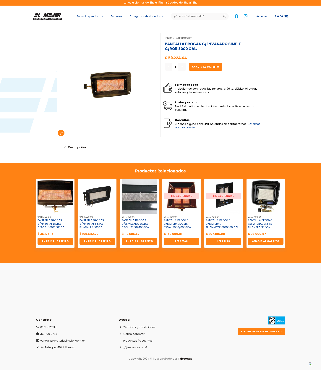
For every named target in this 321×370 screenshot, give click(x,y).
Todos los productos (90, 16)
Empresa (116, 16)
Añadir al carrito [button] (55, 241)
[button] (261, 16)
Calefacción (184, 38)
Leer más (181, 241)
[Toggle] (64, 147)
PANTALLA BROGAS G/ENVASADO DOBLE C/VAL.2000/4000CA (135, 224)
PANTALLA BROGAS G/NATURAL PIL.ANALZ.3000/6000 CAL (222, 224)
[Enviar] (224, 16)
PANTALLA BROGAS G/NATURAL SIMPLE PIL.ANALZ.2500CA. (92, 224)
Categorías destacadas (144, 16)
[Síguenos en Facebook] (236, 16)
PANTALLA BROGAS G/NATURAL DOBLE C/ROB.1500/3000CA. (51, 224)
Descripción (77, 147)
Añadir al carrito (205, 66)
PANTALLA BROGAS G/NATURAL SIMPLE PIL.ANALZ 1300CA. (260, 224)
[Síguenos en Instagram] (245, 16)
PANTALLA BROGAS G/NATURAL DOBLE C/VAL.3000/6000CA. (178, 224)
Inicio (168, 38)
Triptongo (185, 359)
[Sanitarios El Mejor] (48, 16)
